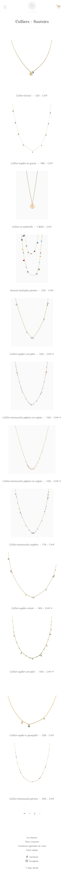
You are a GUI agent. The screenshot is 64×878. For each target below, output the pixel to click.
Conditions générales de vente (32, 846)
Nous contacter (32, 841)
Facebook (33, 857)
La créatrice (32, 837)
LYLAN (35, 868)
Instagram (33, 861)
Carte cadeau (32, 850)
